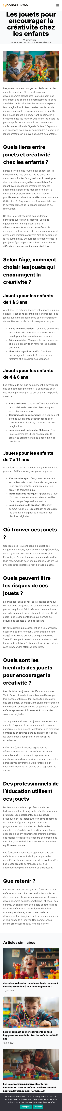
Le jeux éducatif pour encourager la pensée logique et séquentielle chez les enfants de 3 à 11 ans (30, 1035)
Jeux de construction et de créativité (32, 42)
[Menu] (57, 5)
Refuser (38, 1107)
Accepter (26, 1107)
